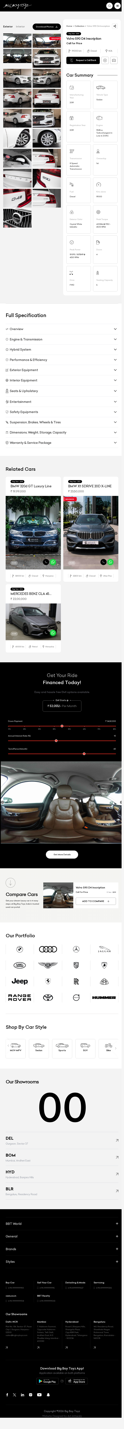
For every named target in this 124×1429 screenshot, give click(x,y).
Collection (78, 25)
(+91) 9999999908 (16, 1297)
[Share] (112, 26)
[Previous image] (8, 532)
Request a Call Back (84, 61)
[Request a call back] (45, 561)
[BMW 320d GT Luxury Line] (32, 532)
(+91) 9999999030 (47, 1297)
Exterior (8, 26)
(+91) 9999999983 (16, 1284)
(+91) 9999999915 (46, 1284)
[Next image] (57, 532)
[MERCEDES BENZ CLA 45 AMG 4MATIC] (32, 620)
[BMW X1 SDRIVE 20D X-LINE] (89, 532)
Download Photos (43, 26)
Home (68, 25)
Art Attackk (73, 1412)
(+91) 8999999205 (102, 1284)
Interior (20, 26)
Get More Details (60, 851)
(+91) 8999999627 (74, 1284)
